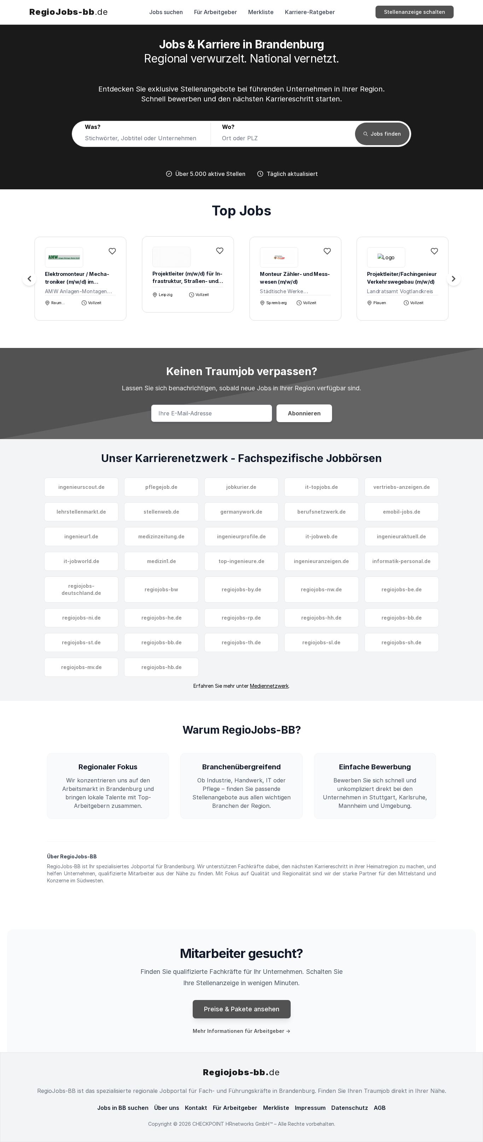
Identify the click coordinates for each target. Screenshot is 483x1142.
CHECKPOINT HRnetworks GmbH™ (233, 1124)
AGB (380, 1107)
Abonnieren (304, 413)
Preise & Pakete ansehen (241, 1009)
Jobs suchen (166, 12)
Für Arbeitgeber (215, 12)
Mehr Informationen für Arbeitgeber (241, 1031)
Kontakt (196, 1107)
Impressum (310, 1107)
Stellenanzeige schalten (414, 12)
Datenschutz (349, 1107)
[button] (454, 279)
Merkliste (261, 12)
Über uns (166, 1107)
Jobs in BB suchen (123, 1107)
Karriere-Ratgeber (310, 12)
